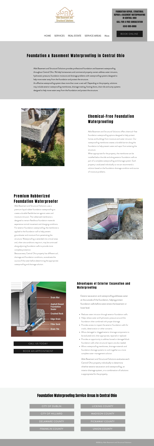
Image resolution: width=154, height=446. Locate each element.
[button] (59, 35)
